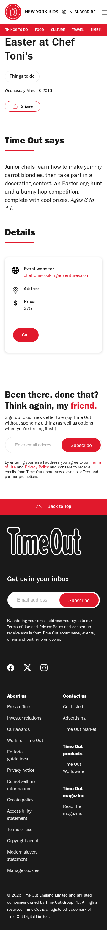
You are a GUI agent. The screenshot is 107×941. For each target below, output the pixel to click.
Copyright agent (23, 841)
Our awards (18, 730)
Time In (96, 30)
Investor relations (24, 718)
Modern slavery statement (22, 856)
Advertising (74, 718)
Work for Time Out (25, 741)
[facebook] (10, 667)
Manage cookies (23, 871)
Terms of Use (18, 628)
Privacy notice (20, 770)
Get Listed (73, 707)
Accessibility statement (19, 815)
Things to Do (16, 30)
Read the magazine (72, 810)
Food (39, 30)
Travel (78, 30)
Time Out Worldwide (73, 768)
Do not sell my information (21, 786)
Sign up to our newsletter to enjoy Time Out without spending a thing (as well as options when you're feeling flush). (49, 424)
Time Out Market (79, 730)
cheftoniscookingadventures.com (56, 276)
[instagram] (44, 667)
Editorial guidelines (17, 756)
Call (26, 335)
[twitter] (27, 667)
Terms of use (19, 830)
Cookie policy (20, 800)
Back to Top (59, 507)
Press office (18, 707)
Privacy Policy (37, 468)
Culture (58, 30)
